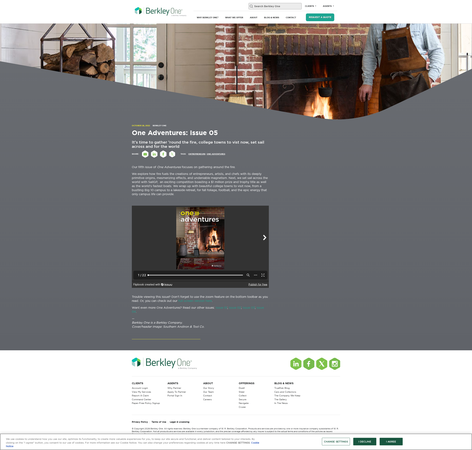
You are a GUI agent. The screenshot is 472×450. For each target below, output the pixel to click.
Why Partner (174, 388)
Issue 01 (221, 307)
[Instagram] (334, 364)
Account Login (140, 388)
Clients (310, 6)
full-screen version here (195, 300)
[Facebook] (308, 364)
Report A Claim (140, 395)
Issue (232, 307)
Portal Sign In (174, 395)
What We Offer (234, 17)
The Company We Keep (287, 395)
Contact (291, 17)
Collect (243, 395)
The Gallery (280, 399)
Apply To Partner (176, 392)
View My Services (141, 392)
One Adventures (216, 154)
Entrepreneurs (196, 154)
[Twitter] (321, 364)
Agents (327, 6)
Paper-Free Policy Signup (146, 403)
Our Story (208, 388)
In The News (281, 403)
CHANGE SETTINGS (336, 441)
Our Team (208, 392)
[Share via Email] (145, 154)
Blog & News (271, 17)
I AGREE (391, 441)
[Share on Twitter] (172, 154)
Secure (242, 399)
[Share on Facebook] (163, 154)
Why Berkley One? (207, 17)
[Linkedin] (295, 364)
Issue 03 (249, 307)
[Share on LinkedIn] (154, 154)
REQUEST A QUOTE (320, 17)
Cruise (242, 407)
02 (238, 307)
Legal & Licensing (179, 422)
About (253, 17)
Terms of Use (159, 422)
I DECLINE (364, 441)
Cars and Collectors (285, 392)
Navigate (244, 403)
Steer (242, 392)
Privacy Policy (140, 422)
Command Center (141, 399)
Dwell (242, 388)
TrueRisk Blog (282, 388)
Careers (207, 399)
